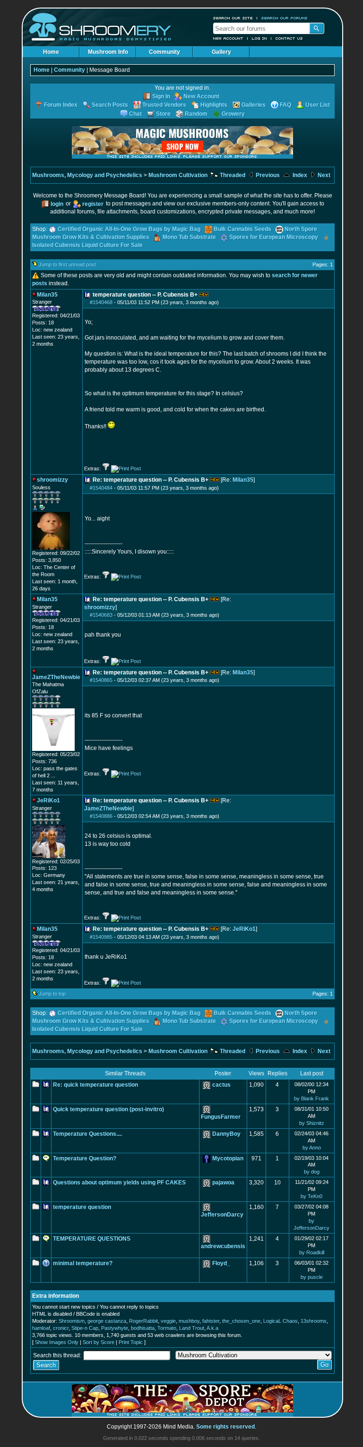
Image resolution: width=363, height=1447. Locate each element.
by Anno (311, 1147)
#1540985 (101, 937)
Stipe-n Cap (84, 1328)
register (93, 204)
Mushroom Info (108, 52)
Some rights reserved (225, 1426)
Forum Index (61, 105)
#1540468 (101, 302)
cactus (221, 1084)
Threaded (231, 175)
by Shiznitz (311, 1123)
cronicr (61, 1328)
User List (317, 105)
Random (196, 114)
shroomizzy (99, 607)
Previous (267, 175)
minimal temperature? (82, 1263)
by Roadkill (311, 1252)
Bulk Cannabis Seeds (242, 229)
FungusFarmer (221, 1117)
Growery (233, 114)
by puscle (312, 1277)
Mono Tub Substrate (189, 237)
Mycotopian (227, 1158)
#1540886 (101, 816)
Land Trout (191, 1328)
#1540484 (101, 488)
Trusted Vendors (164, 105)
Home (51, 52)
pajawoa (223, 1182)
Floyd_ (221, 1263)
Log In (259, 38)
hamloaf (41, 1328)
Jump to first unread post (67, 264)
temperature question (82, 1207)
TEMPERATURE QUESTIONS (91, 1238)
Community (164, 52)
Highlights (213, 105)
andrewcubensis (223, 1246)
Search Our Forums (284, 18)
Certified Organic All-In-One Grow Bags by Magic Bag (129, 229)
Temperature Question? (84, 1158)
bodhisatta (143, 1328)
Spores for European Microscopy (273, 237)
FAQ (285, 105)
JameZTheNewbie (108, 808)
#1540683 (101, 615)
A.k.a (212, 1328)
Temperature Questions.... (87, 1134)
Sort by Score (98, 1342)
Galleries (254, 105)
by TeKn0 (311, 1196)
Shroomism (72, 1321)
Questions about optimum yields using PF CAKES (119, 1182)
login (57, 204)
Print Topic (131, 1342)
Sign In (161, 96)
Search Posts (110, 105)
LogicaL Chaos (280, 1321)
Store (163, 114)
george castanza (106, 1321)
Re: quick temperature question (95, 1084)
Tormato (166, 1328)
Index (299, 175)
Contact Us (289, 38)
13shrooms (314, 1321)
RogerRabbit (143, 1321)
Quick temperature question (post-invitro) (108, 1109)
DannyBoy (226, 1134)
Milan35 (243, 480)
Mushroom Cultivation (177, 175)
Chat (135, 114)
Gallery (221, 52)
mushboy (189, 1321)
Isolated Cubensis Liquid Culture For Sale (87, 245)
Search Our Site (233, 18)
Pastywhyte (114, 1328)
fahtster (210, 1321)
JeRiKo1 (244, 929)
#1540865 (101, 680)
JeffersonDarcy (222, 1214)
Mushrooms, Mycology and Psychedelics (87, 175)
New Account (228, 38)
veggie (168, 1321)
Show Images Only (56, 1342)
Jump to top (52, 993)
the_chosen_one (241, 1321)
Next (323, 175)
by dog (312, 1172)
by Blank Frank (311, 1098)
